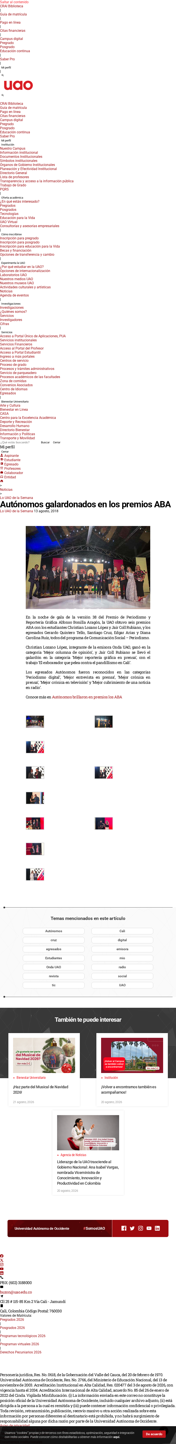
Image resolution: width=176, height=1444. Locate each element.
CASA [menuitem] (4, 414)
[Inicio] (1, 481)
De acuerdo (154, 1434)
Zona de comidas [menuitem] (13, 381)
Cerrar (56, 442)
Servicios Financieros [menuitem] (16, 344)
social (122, 976)
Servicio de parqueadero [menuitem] (18, 373)
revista (54, 976)
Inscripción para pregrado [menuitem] (19, 238)
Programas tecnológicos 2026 (23, 1336)
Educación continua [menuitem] (15, 51)
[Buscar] (2, 76)
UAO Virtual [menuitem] (8, 222)
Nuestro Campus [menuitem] (12, 148)
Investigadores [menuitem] (11, 320)
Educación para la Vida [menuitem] (17, 218)
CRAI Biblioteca (11, 6)
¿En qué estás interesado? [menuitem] (19, 201)
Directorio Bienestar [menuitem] (15, 430)
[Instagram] (1, 1265)
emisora (122, 949)
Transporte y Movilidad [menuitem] (17, 438)
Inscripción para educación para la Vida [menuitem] (30, 246)
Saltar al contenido (14, 2)
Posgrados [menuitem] (8, 210)
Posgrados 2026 (12, 1328)
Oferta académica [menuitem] (12, 197)
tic (54, 985)
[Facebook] (1, 1256)
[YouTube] (1, 1269)
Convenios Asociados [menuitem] (16, 385)
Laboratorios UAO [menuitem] (13, 275)
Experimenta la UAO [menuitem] (13, 262)
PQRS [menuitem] (4, 189)
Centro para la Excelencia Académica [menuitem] (28, 418)
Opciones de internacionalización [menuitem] (25, 271)
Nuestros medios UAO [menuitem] (16, 279)
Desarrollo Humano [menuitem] (14, 426)
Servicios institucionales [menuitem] (18, 340)
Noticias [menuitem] (6, 291)
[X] (1, 1261)
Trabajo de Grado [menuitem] (13, 185)
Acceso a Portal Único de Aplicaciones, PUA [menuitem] (33, 336)
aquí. (116, 1437)
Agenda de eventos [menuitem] (14, 295)
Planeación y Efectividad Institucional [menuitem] (28, 169)
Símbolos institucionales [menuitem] (18, 161)
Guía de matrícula (13, 14)
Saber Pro (7, 59)
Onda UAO (53, 967)
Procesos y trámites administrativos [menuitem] (27, 369)
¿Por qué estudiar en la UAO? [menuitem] (22, 267)
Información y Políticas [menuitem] (17, 434)
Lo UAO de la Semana (16, 498)
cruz (54, 940)
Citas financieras (12, 31)
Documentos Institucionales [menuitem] (21, 157)
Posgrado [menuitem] (7, 47)
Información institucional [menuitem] (19, 152)
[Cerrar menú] (1, 100)
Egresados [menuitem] (8, 393)
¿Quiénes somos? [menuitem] (13, 312)
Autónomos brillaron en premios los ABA (87, 696)
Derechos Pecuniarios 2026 (20, 1352)
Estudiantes (53, 958)
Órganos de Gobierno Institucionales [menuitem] (27, 165)
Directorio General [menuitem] (13, 173)
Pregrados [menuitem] (7, 206)
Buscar (45, 442)
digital (122, 940)
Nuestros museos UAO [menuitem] (17, 283)
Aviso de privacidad (15, 1426)
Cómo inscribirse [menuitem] (11, 234)
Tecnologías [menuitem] (9, 214)
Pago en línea (10, 22)
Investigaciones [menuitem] (11, 303)
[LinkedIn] (1, 1274)
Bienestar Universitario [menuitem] (15, 401)
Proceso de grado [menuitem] (13, 365)
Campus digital (11, 39)
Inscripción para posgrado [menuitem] (19, 242)
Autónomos (53, 931)
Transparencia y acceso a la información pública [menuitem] (37, 181)
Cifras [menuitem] (4, 324)
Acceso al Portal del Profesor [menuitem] (22, 348)
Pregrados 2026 (12, 1320)
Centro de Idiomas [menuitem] (13, 389)
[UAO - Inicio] (18, 91)
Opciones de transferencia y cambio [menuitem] (27, 254)
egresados (53, 949)
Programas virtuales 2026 (19, 1344)
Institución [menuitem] (7, 144)
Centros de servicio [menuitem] (14, 361)
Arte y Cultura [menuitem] (10, 405)
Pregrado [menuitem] (7, 43)
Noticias (6, 490)
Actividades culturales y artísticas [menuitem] (25, 287)
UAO (122, 985)
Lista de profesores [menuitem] (14, 177)
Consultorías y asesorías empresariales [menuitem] (29, 226)
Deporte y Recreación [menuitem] (16, 422)
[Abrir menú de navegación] (7, 96)
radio (122, 967)
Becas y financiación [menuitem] (15, 250)
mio (122, 958)
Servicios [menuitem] (7, 316)
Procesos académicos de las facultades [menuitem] (30, 377)
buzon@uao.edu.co (16, 1292)
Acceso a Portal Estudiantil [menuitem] (20, 352)
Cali (122, 931)
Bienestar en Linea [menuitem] (14, 409)
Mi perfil (6, 67)
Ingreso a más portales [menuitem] (17, 356)
